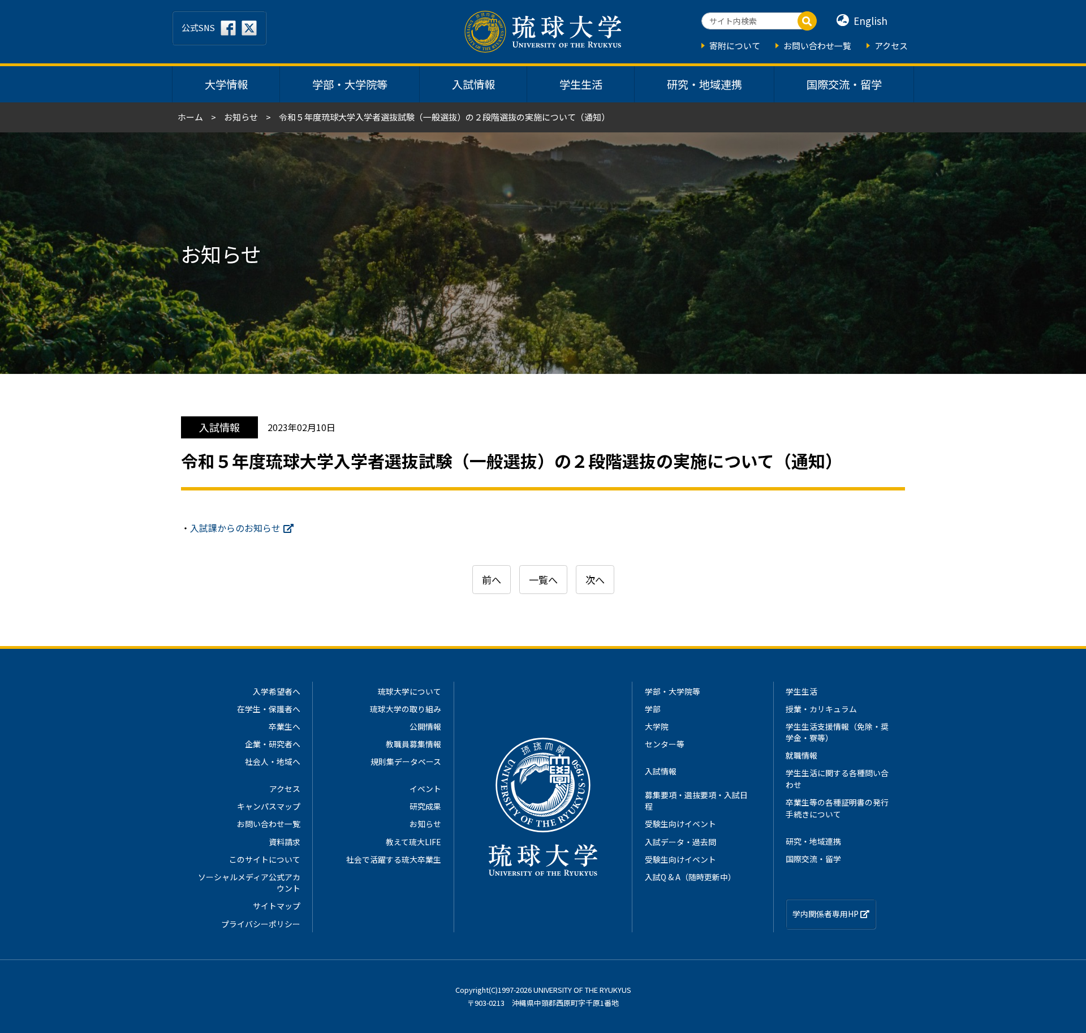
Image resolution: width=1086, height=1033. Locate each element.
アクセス (891, 45)
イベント (425, 788)
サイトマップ (276, 905)
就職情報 (801, 755)
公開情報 (425, 726)
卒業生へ (284, 726)
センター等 (664, 744)
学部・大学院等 (349, 84)
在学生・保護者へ (268, 709)
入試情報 (473, 84)
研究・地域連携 (704, 84)
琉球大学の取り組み (405, 709)
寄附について (734, 45)
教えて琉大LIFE (413, 841)
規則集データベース (405, 761)
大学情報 (226, 84)
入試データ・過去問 (680, 841)
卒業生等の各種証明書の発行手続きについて (837, 808)
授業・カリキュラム (821, 709)
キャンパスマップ (268, 806)
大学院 (657, 726)
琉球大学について (409, 691)
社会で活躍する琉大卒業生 (393, 859)
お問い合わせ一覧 (817, 45)
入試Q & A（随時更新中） (690, 877)
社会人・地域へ (272, 761)
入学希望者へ (276, 691)
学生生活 (580, 84)
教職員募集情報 (413, 744)
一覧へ (543, 580)
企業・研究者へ (272, 744)
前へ (491, 580)
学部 (653, 709)
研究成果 (425, 806)
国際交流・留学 (844, 84)
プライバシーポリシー (260, 923)
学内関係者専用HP (826, 913)
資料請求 (284, 841)
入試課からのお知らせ (235, 528)
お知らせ (241, 117)
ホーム (190, 117)
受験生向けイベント (680, 823)
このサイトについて (264, 859)
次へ (595, 580)
